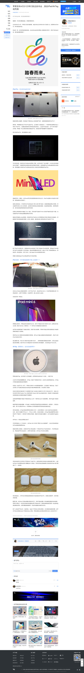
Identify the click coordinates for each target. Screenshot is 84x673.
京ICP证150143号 (51, 671)
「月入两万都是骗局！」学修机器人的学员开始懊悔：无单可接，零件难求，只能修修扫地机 (70, 39)
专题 (9, 23)
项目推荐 (14, 658)
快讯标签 (33, 662)
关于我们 (22, 658)
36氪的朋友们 (15, 12)
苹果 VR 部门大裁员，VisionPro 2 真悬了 (19, 646)
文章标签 (33, 660)
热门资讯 (33, 655)
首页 (9, 11)
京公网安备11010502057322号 (60, 671)
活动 (9, 25)
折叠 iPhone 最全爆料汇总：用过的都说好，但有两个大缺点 (50, 617)
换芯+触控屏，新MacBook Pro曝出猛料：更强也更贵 (50, 631)
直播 (9, 18)
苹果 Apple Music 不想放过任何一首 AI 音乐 (35, 646)
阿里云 (24, 669)
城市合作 (14, 655)
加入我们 (22, 662)
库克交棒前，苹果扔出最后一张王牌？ (19, 617)
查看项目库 (77, 96)
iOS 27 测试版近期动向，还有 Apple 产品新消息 (51, 646)
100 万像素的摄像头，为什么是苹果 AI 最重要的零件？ (35, 631)
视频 (9, 20)
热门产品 (33, 658)
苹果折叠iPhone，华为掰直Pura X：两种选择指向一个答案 (19, 631)
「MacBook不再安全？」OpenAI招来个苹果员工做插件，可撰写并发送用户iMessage (35, 617)
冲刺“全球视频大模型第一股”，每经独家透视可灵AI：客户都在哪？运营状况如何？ (70, 34)
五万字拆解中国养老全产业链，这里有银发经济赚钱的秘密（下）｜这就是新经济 (70, 111)
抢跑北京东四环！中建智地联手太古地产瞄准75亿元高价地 (70, 44)
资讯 (9, 16)
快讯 (9, 13)
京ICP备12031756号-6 (44, 671)
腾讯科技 (23, 21)
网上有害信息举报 (67, 669)
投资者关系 (15, 662)
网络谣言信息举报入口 (17, 666)
